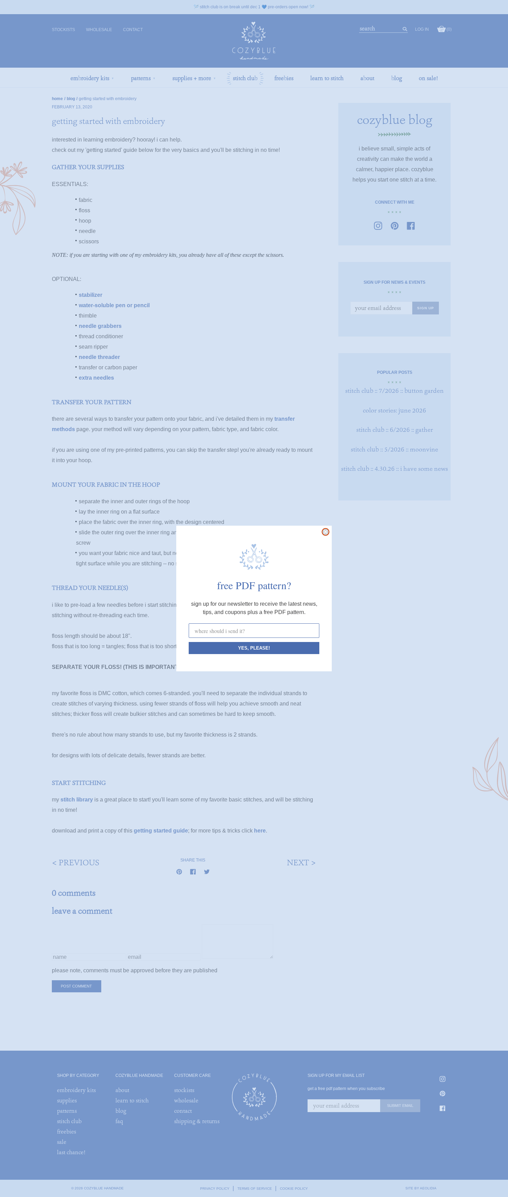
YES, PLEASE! (254, 648)
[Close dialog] (325, 531)
